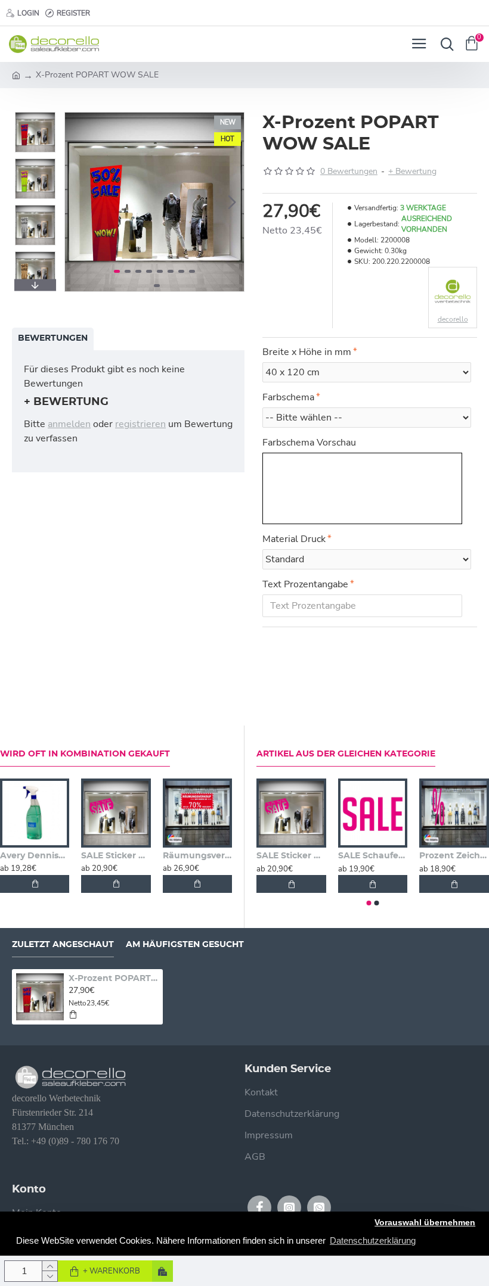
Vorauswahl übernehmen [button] (425, 1222)
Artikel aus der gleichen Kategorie (345, 754)
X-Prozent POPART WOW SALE (114, 978)
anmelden (69, 424)
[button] (77, 202)
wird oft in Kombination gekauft (85, 754)
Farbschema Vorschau (309, 442)
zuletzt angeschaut (63, 945)
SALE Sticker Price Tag (115, 856)
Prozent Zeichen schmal (454, 856)
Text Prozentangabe (305, 584)
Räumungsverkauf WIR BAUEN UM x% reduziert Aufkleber (197, 856)
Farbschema (288, 397)
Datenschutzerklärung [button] (373, 1240)
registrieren (140, 424)
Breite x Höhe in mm (306, 352)
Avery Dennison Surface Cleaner (34, 856)
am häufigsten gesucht (185, 945)
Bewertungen (53, 338)
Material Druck (294, 539)
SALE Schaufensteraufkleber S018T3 (373, 856)
